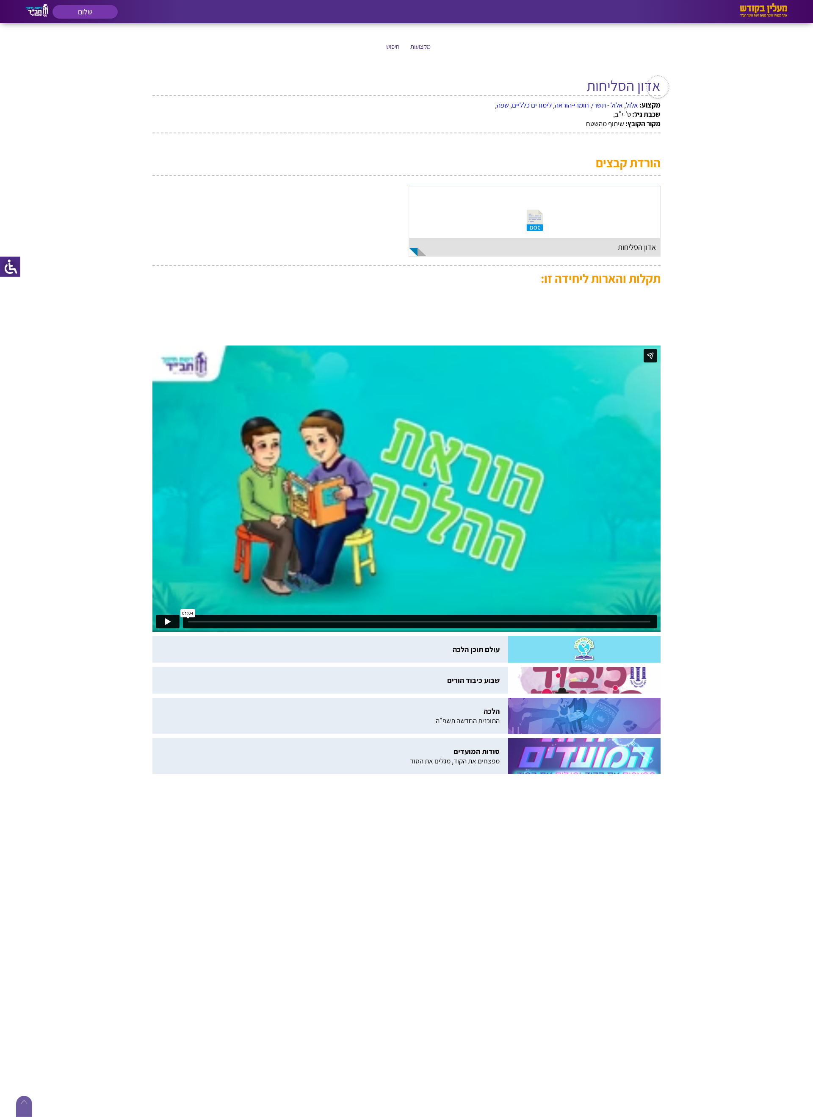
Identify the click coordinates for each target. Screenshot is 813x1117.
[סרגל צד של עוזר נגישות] (10, 267)
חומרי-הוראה (572, 105)
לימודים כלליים (532, 105)
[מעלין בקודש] (764, 15)
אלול (632, 105)
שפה (503, 105)
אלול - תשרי (607, 105)
